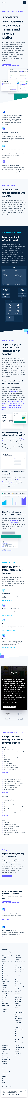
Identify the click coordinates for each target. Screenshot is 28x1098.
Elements (4, 978)
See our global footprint (8, 615)
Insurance (17, 993)
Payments (4, 995)
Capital (4, 965)
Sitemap (4, 1069)
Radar (3, 999)
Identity (4, 983)
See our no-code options (8, 647)
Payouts (4, 997)
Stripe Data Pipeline (12, 522)
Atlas (3, 959)
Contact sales (15, 65)
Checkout (4, 967)
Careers (17, 1049)
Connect (4, 971)
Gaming (17, 988)
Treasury (4, 1011)
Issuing (4, 987)
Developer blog (19, 1042)
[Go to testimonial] (11, 709)
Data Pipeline (5, 976)
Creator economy (19, 986)
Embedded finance (20, 967)
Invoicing (4, 985)
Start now (6, 65)
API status (17, 1033)
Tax (3, 1007)
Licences (4, 1067)
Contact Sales (16, 902)
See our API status (7, 600)
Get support (5, 1078)
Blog (3, 1051)
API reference (18, 1031)
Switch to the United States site (10, 1094)
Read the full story (9, 706)
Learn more (5, 772)
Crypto (4, 973)
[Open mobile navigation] (24, 2)
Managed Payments (7, 991)
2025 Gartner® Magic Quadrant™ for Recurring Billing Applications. (12, 407)
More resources (6, 1073)
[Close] (25, 1091)
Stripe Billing (14, 391)
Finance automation (20, 969)
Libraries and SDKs (19, 1038)
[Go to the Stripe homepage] (4, 949)
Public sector (18, 1005)
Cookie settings (6, 1071)
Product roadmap (19, 1047)
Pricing (4, 957)
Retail (16, 1007)
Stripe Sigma (14, 520)
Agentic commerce (20, 961)
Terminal (4, 1009)
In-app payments (19, 973)
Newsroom (18, 1051)
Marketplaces (18, 976)
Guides (4, 1047)
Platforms (17, 980)
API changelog (18, 1035)
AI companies (18, 984)
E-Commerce (18, 965)
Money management (20, 978)
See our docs (5, 919)
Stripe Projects (19, 1040)
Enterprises (18, 957)
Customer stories (6, 1049)
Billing (3, 963)
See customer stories (8, 630)
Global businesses (19, 971)
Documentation (19, 1029)
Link (3, 989)
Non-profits (18, 999)
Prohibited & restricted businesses (5, 1063)
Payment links (5, 993)
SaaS (16, 982)
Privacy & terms (6, 1059)
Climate (4, 969)
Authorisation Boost (7, 961)
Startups (17, 959)
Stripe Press (18, 1053)
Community (5, 1053)
